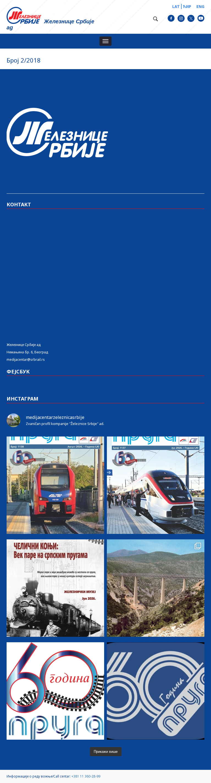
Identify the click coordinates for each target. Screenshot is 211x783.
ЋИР (187, 6)
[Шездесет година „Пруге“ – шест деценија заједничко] (155, 691)
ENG (200, 6)
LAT (176, 6)
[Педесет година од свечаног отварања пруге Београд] (155, 588)
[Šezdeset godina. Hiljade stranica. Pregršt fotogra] (55, 691)
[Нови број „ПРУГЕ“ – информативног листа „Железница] (55, 485)
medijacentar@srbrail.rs (26, 359)
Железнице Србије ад (24, 344)
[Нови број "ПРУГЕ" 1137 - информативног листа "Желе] (155, 485)
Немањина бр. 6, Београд (27, 352)
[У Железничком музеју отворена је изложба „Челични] (55, 588)
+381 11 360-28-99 (85, 776)
